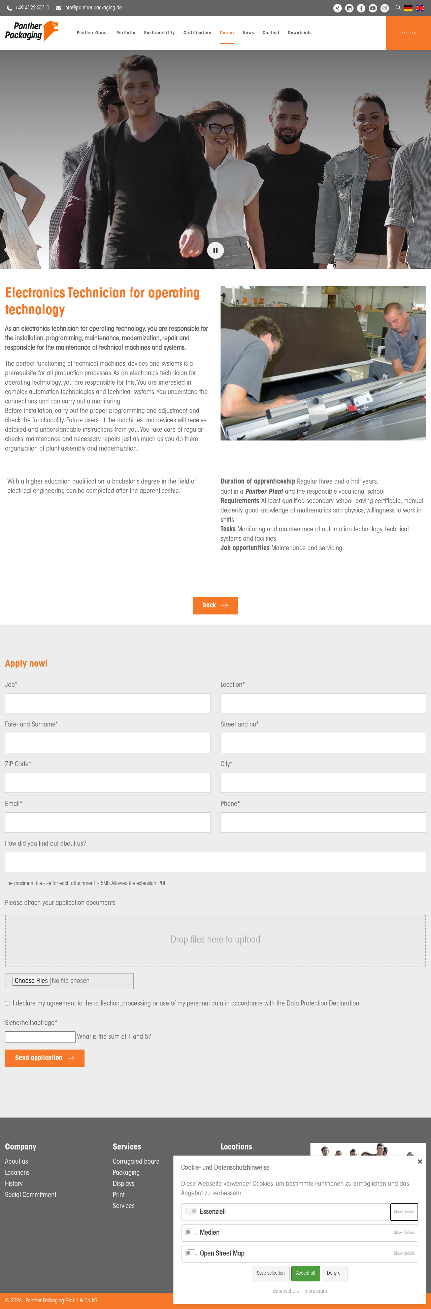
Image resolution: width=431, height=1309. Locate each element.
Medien (210, 1233)
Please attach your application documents (60, 903)
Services (124, 1206)
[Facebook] (361, 8)
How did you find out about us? (46, 844)
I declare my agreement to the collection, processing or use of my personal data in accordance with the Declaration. (187, 1003)
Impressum (315, 1291)
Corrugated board (136, 1162)
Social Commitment (30, 1195)
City (226, 764)
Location (233, 685)
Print (119, 1195)
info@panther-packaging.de (93, 8)
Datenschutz (286, 1291)
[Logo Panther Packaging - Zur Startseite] (31, 40)
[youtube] (373, 8)
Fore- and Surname (31, 724)
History (14, 1184)
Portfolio (126, 33)
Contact (271, 33)
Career (227, 33)
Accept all (305, 1273)
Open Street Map (222, 1253)
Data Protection (307, 1003)
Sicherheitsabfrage (31, 1023)
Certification (197, 33)
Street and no (240, 724)
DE (407, 9)
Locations (408, 33)
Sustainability (159, 33)
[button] (215, 250)
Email (13, 804)
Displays (123, 1184)
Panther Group (92, 33)
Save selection (271, 1273)
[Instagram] (384, 8)
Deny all (334, 1273)
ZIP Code (18, 764)
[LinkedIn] (349, 8)
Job (11, 685)
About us (16, 1162)
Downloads (300, 33)
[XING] (337, 8)
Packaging (126, 1173)
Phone (230, 804)
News (248, 33)
